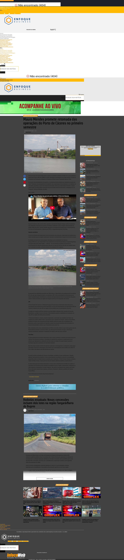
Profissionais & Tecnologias (7, 37)
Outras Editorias (4, 38)
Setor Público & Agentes (6, 44)
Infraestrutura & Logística (6, 43)
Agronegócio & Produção (6, 39)
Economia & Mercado (6, 34)
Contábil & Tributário (5, 40)
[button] (42, 10)
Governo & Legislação (5, 42)
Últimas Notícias (3, 9)
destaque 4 (37, 380)
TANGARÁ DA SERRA (42, 29)
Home (1, 33)
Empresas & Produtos (6, 36)
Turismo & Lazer (4, 46)
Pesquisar (3, 65)
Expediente (2, 7)
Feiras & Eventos (4, 41)
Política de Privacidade (5, 8)
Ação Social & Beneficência (6, 47)
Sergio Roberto (28, 132)
